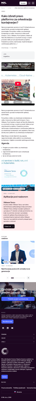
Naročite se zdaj (7, 321)
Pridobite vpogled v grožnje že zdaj (18, 299)
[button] (28, 277)
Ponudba (3, 334)
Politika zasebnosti (19, 388)
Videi (10, 8)
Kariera (4, 377)
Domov (3, 8)
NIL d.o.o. (3, 382)
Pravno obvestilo (6, 388)
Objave (3, 338)
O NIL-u (3, 341)
